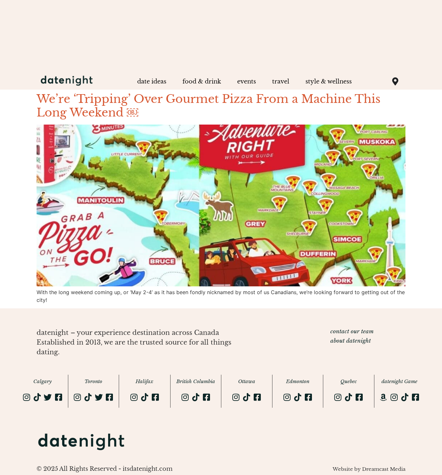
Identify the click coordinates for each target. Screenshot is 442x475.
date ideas (151, 81)
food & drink (201, 81)
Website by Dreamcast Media (369, 469)
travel (280, 81)
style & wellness (328, 81)
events (246, 81)
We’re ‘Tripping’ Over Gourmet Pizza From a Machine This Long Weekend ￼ (209, 105)
